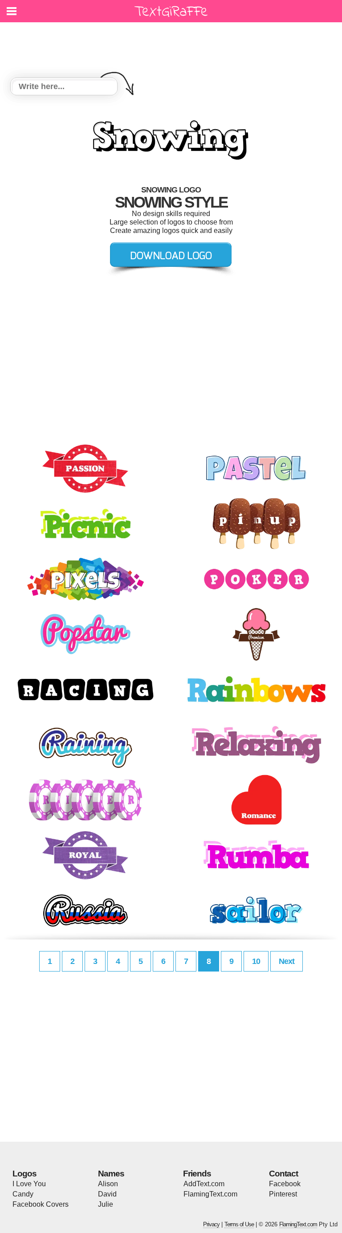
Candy (22, 1194)
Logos (24, 1173)
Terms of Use (239, 1224)
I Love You (29, 1184)
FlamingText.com (210, 1194)
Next (286, 961)
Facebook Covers (40, 1204)
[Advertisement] (173, 44)
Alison (108, 1184)
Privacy (211, 1224)
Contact (283, 1173)
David (107, 1194)
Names (111, 1173)
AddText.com (203, 1184)
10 (256, 961)
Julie (105, 1204)
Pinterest (283, 1194)
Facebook (285, 1184)
